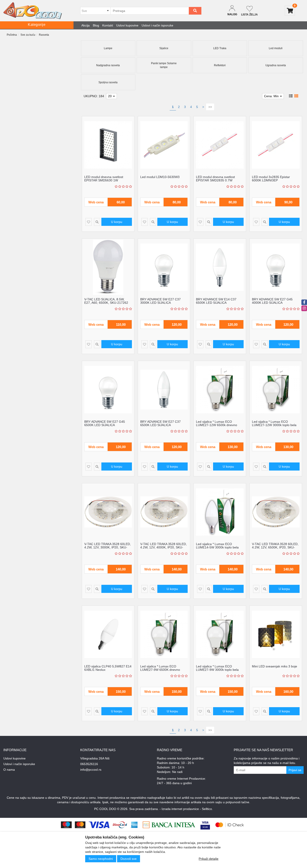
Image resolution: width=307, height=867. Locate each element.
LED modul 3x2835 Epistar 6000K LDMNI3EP (271, 178)
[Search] (195, 11)
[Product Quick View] (97, 222)
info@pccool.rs (90, 769)
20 (110, 96)
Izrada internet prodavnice (180, 809)
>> (210, 107)
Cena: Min (272, 96)
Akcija (85, 25)
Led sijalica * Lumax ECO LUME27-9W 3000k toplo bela (217, 668)
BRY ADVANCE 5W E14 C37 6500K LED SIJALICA (216, 300)
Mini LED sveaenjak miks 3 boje (274, 666)
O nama (9, 769)
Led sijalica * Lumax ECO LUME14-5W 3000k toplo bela (217, 545)
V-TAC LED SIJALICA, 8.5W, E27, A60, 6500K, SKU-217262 (106, 300)
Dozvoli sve (128, 858)
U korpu (116, 222)
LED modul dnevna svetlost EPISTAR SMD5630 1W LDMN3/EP (103, 180)
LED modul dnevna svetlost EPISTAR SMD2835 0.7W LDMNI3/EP (215, 180)
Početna (12, 34)
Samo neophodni (101, 858)
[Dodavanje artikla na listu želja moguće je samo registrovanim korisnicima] (88, 222)
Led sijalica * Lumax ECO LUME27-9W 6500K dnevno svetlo (160, 670)
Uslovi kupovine (127, 25)
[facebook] (304, 302)
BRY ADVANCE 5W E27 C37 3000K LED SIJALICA (160, 300)
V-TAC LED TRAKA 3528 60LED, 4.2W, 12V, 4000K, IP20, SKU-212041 (163, 547)
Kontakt (107, 25)
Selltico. (207, 809)
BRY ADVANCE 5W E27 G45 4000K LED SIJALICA (272, 300)
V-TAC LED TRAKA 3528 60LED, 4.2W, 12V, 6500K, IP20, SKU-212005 (275, 547)
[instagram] (304, 308)
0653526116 (89, 764)
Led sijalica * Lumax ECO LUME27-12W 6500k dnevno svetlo (216, 425)
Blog (96, 25)
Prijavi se (295, 770)
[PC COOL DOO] (32, 10)
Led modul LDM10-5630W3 (160, 177)
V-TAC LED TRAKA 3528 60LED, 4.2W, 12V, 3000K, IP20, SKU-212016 (107, 547)
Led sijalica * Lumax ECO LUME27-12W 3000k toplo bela (274, 423)
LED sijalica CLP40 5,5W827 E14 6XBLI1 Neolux (107, 668)
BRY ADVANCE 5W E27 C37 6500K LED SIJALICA (160, 423)
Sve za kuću (27, 34)
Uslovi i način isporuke (157, 25)
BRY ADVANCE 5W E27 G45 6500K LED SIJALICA (104, 423)
